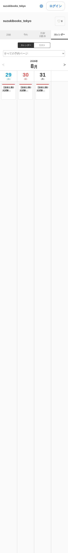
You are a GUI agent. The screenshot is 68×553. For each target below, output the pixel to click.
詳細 (8, 34)
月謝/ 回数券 (42, 35)
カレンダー (59, 34)
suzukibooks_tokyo (14, 6)
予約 (25, 34)
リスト (42, 45)
